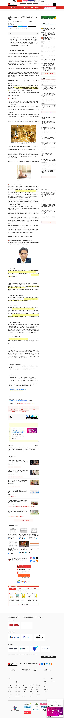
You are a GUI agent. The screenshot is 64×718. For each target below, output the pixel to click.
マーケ (20, 588)
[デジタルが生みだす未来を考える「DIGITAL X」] (35, 710)
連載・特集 (10, 9)
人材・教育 (37, 691)
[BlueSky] (31, 561)
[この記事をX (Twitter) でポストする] (29, 416)
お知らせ (45, 683)
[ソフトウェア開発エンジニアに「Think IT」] (35, 704)
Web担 (25, 560)
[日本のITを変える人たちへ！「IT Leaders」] (35, 707)
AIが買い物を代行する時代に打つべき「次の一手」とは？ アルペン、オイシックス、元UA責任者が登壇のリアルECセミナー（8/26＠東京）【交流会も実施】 (55, 702)
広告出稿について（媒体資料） (26, 669)
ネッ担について (42, 4)
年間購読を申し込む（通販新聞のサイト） (17, 387)
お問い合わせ (35, 669)
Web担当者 (25, 1)
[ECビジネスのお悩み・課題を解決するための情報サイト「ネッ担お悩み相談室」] (27, 713)
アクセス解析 (38, 685)
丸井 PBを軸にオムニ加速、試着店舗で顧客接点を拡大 (18, 400)
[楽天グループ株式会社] (14, 625)
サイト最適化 (10, 687)
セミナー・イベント (46, 681)
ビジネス (27, 588)
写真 (9, 689)
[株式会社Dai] (26, 637)
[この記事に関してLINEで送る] (36, 416)
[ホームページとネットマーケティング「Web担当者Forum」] (43, 704)
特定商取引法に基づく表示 (25, 670)
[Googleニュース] (34, 561)
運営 (37, 689)
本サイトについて (13, 669)
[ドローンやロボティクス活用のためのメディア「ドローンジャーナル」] (43, 710)
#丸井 (30, 403)
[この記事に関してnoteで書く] (34, 416)
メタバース (28, 9)
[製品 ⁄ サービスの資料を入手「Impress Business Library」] (27, 710)
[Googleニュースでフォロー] (49, 664)
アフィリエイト (50, 9)
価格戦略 (10, 691)
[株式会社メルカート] (24, 649)
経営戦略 (35, 588)
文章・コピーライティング (32, 689)
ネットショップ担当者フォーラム (12, 4)
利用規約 (46, 669)
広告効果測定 (24, 689)
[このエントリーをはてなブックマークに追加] (32, 416)
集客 (31, 9)
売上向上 (10, 685)
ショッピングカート (38, 694)
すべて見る (49, 222)
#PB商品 (18, 403)
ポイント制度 (31, 687)
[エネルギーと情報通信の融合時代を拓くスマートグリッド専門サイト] (43, 707)
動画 (16, 689)
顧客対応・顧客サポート (18, 692)
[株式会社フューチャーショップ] (14, 637)
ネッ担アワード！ (30, 4)
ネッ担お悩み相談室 (23, 4)
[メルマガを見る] (40, 664)
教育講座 (42, 1)
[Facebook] (34, 558)
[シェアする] (27, 416)
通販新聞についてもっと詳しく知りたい (16, 390)
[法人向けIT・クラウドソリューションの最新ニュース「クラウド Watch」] (27, 707)
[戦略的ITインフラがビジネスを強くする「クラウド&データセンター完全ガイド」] (27, 704)
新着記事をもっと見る (49, 112)
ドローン (39, 1)
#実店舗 (33, 403)
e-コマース (12, 588)
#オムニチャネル (26, 403)
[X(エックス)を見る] (44, 664)
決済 (9, 696)
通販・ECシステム (18, 696)
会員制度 (17, 685)
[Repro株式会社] (13, 649)
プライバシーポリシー (13, 670)
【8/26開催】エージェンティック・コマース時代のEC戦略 (18, 28)
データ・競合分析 (25, 687)
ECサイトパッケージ (32, 694)
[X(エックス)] (37, 558)
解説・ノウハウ (46, 684)
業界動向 (24, 696)
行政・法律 (31, 696)
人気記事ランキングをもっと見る (49, 73)
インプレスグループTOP (48, 670)
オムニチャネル (18, 694)
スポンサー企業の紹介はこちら (48, 656)
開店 (23, 694)
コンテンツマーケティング (37, 9)
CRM (23, 685)
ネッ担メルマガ (35, 4)
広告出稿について (48, 4)
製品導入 (31, 1)
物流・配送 (24, 691)
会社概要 (35, 670)
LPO (30, 685)
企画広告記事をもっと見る (49, 176)
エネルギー (36, 1)
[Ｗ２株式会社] (35, 649)
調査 (37, 696)
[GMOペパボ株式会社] (39, 637)
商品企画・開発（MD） (31, 692)
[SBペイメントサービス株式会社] (26, 625)
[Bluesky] (47, 664)
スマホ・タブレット (18, 687)
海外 (15, 9)
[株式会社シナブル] (45, 649)
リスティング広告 (44, 9)
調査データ (45, 686)
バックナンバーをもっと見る (24, 520)
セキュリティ (10, 694)
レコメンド (37, 687)
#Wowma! (21, 403)
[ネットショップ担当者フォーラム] (12, 665)
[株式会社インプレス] (15, 708)
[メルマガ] (31, 558)
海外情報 (19, 9)
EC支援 (44, 1)
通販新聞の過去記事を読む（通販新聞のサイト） (18, 389)
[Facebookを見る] (42, 664)
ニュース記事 (53, 681)
